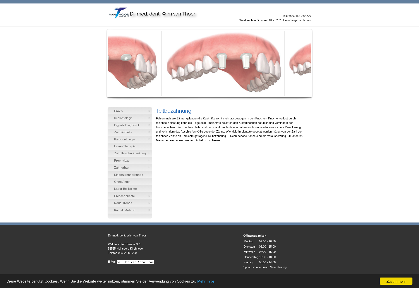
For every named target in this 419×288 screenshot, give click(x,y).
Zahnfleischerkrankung (130, 153)
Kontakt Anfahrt (124, 210)
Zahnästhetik (123, 132)
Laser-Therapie (125, 146)
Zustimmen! (396, 281)
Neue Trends (123, 203)
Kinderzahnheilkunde (128, 174)
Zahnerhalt (121, 167)
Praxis (118, 111)
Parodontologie (124, 139)
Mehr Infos (206, 281)
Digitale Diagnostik (127, 125)
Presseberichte (124, 196)
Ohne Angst (122, 181)
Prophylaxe (122, 160)
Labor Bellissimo (125, 188)
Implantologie (123, 118)
